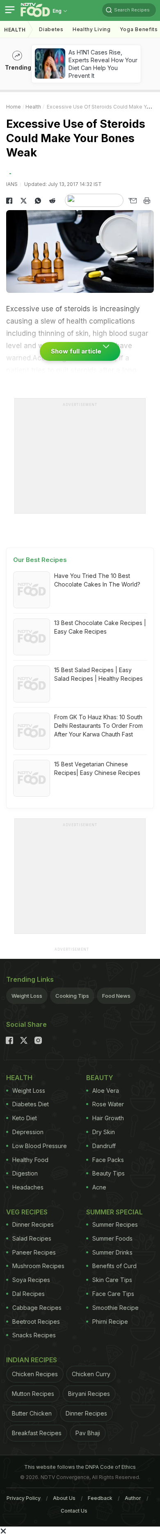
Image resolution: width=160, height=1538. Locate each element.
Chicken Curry (91, 1373)
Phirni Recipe (110, 1321)
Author (133, 1498)
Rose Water (108, 1104)
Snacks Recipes (34, 1335)
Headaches (27, 1187)
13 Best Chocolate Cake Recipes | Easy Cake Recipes (100, 627)
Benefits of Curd (114, 1265)
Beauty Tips (108, 1173)
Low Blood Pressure (39, 1145)
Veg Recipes (27, 1212)
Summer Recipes (115, 1224)
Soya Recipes (31, 1279)
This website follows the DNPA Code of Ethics (80, 1467)
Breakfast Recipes (37, 1432)
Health (15, 30)
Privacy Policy (24, 1498)
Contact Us (74, 1511)
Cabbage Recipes (37, 1307)
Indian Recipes (31, 1360)
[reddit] (52, 201)
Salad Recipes (31, 1238)
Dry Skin (103, 1131)
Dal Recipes (28, 1293)
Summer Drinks (112, 1252)
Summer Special (114, 1212)
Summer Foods (112, 1238)
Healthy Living (92, 29)
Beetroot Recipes (36, 1321)
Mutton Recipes (33, 1393)
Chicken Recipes (35, 1373)
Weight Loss (26, 995)
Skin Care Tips (112, 1279)
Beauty (99, 1078)
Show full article (77, 351)
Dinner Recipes (33, 1224)
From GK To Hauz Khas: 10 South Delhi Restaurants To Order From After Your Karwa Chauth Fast (98, 726)
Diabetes (51, 29)
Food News (116, 995)
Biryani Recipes (89, 1393)
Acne (99, 1187)
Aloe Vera (105, 1090)
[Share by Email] (132, 201)
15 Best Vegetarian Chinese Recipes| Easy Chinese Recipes (97, 768)
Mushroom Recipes (38, 1265)
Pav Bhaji (87, 1432)
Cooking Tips (72, 995)
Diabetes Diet (30, 1104)
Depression (27, 1131)
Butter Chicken (32, 1413)
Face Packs (108, 1159)
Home (13, 107)
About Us (64, 1498)
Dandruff (104, 1145)
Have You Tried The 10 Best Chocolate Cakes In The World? (97, 580)
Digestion (25, 1173)
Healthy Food (30, 1159)
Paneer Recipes (34, 1252)
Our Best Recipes (40, 560)
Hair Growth (108, 1117)
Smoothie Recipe (115, 1307)
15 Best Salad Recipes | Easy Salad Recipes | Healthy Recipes (98, 674)
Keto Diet (24, 1117)
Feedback (100, 1498)
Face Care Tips (113, 1293)
